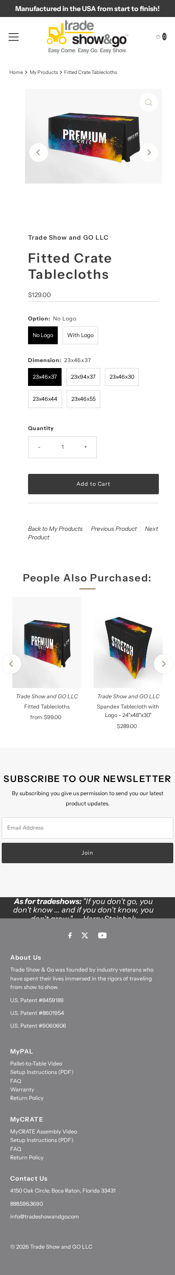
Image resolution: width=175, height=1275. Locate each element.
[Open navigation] (13, 36)
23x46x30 (122, 377)
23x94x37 (83, 377)
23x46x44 (45, 399)
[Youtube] (102, 935)
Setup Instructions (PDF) (41, 1072)
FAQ (15, 1081)
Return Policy (27, 1098)
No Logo (43, 335)
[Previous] (38, 152)
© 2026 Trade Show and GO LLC (51, 1247)
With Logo (80, 335)
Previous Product (114, 529)
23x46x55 (83, 399)
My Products (44, 72)
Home (16, 72)
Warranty (22, 1089)
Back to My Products (55, 529)
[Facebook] (70, 935)
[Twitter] (85, 935)
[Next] (148, 152)
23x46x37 (45, 377)
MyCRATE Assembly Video (43, 1131)
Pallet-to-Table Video (36, 1063)
